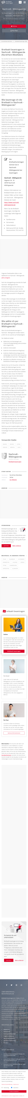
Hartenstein (6, 568)
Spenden (6, 545)
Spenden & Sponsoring (10, 1040)
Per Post (15, 30)
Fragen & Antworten (9, 1036)
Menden (5, 444)
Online (14, 26)
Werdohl (12, 447)
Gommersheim (13, 565)
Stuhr (4, 559)
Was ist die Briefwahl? (9, 1038)
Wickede (12, 444)
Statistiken (15, 1087)
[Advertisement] (14, 825)
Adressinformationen (14, 733)
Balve (19, 447)
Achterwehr (21, 559)
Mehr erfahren (16, 546)
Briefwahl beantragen (14, 651)
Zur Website (13, 480)
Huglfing (15, 562)
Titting (4, 565)
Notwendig (6, 1087)
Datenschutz (7, 1031)
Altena (18, 444)
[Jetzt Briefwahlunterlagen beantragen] (20, 2)
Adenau (22, 562)
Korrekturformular (6, 755)
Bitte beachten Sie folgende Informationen (14, 18)
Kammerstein (6, 562)
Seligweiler (12, 559)
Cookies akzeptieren (14, 1091)
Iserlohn (5, 447)
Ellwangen (15, 568)
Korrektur (6, 1043)
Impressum (6, 1029)
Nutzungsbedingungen (10, 1034)
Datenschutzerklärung (7, 1084)
